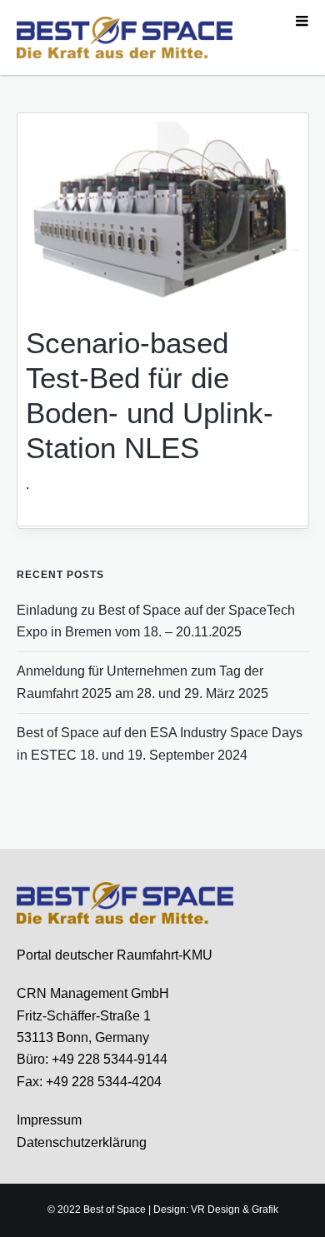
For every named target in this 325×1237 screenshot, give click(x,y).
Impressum (49, 1120)
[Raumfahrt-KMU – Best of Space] (125, 36)
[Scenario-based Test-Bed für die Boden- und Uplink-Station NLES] (162, 212)
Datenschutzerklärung (82, 1142)
